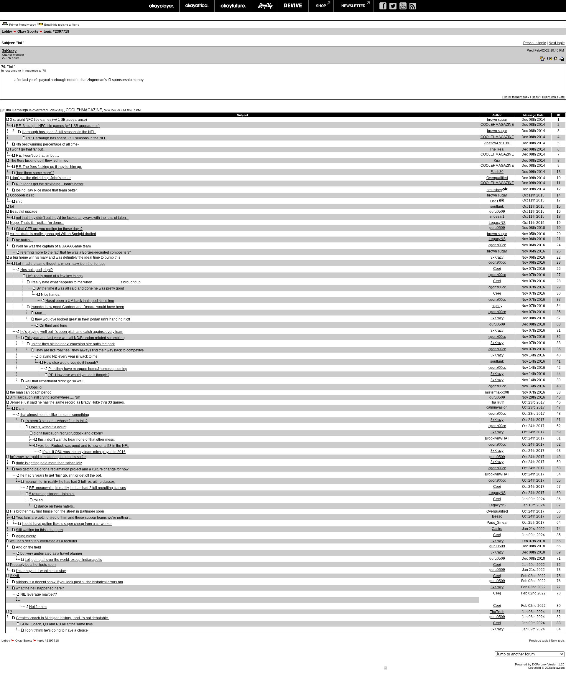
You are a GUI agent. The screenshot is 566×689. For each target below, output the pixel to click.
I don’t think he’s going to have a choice (56, 630)
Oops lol (35, 387)
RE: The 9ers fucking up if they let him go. (49, 167)
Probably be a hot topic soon (33, 565)
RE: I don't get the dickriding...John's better (49, 184)
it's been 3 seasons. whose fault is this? (56, 421)
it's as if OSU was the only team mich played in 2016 (84, 452)
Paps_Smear (497, 523)
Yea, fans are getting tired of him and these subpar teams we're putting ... (73, 517)
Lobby (7, 31)
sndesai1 (497, 216)
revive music (293, 6)
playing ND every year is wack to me (69, 356)
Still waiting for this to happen (39, 530)
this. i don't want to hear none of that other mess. (76, 439)
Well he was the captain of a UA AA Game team (53, 246)
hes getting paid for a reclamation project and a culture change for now (72, 469)
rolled (38, 500)
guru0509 (497, 211)
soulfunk (497, 206)
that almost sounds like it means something (54, 415)
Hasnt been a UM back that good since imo (79, 301)
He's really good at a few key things (54, 276)
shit (19, 201)
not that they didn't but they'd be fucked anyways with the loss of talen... (72, 218)
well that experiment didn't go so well (54, 381)
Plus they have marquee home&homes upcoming (87, 369)
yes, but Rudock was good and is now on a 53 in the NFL (83, 446)
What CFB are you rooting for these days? (49, 229)
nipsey (497, 306)
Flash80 (497, 172)
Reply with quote (553, 96)
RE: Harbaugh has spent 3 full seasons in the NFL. (66, 138)
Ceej (497, 269)
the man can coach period (31, 392)
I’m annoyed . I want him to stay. (41, 571)
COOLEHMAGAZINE (84, 110)
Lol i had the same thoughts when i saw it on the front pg (61, 264)
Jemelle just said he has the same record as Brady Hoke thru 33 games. (67, 402)
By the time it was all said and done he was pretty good (80, 288)
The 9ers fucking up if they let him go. (39, 160)
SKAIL (15, 576)
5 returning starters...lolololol (52, 494)
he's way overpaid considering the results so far (48, 457)
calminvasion (497, 407)
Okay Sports (27, 31)
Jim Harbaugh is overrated (26, 110)
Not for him (38, 607)
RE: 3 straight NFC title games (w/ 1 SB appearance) (58, 126)
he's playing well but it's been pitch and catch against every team (71, 332)
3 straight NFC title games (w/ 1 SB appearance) (48, 120)
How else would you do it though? (71, 363)
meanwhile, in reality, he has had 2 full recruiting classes (70, 482)
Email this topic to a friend (61, 24)
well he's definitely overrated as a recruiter (43, 541)
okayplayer (161, 6)
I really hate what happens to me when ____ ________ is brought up (86, 282)
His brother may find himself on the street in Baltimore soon (57, 511)
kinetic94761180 (497, 143)
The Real (497, 149)
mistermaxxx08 (497, 392)
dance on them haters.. (56, 506)
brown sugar (497, 120)
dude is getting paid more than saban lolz (49, 463)
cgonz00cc (497, 245)
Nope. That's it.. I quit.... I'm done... (37, 223)
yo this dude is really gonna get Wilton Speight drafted (53, 234)
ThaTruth (497, 402)
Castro (497, 529)
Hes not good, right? (36, 270)
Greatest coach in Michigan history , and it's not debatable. (62, 618)
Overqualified (497, 178)
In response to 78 (34, 70)
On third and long (53, 325)
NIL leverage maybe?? (38, 594)
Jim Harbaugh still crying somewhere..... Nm (45, 397)
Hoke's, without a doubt (47, 427)
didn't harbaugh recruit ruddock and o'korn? (68, 433)
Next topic (557, 43)
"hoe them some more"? (35, 173)
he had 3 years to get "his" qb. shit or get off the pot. (61, 475)
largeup (265, 6)
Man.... (40, 313)
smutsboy (494, 190)
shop (321, 6)
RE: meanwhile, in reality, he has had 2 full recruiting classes (77, 488)
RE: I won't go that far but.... (37, 155)
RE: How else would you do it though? (78, 375)
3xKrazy (9, 51)
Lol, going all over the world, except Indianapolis (63, 560)
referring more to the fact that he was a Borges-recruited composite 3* (75, 252)
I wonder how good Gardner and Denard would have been (77, 307)
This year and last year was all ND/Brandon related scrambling (75, 338)
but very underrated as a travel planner (51, 553)
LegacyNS (497, 223)
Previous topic (534, 43)
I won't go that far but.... (28, 149)
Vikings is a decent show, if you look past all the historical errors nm (69, 582)
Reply (535, 96)
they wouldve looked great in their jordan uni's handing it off (82, 319)
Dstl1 (494, 201)
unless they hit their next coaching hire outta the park (73, 344)
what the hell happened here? (40, 588)
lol (12, 206)
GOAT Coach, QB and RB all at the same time (56, 624)
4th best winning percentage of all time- (47, 144)
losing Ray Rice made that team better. (47, 190)
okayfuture (233, 6)
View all (56, 110)
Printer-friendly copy (22, 24)
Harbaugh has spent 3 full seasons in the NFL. (59, 132)
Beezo (497, 516)
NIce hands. (50, 295)
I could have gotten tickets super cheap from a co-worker (67, 524)
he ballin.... (24, 240)
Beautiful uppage (23, 211)
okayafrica (197, 6)
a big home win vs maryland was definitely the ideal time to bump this (65, 257)
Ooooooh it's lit (22, 195)
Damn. (21, 409)
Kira (497, 160)
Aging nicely (26, 536)
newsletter (353, 6)
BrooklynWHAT (497, 438)
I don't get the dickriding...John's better (40, 178)
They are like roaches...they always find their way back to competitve (89, 350)
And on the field (28, 547)
